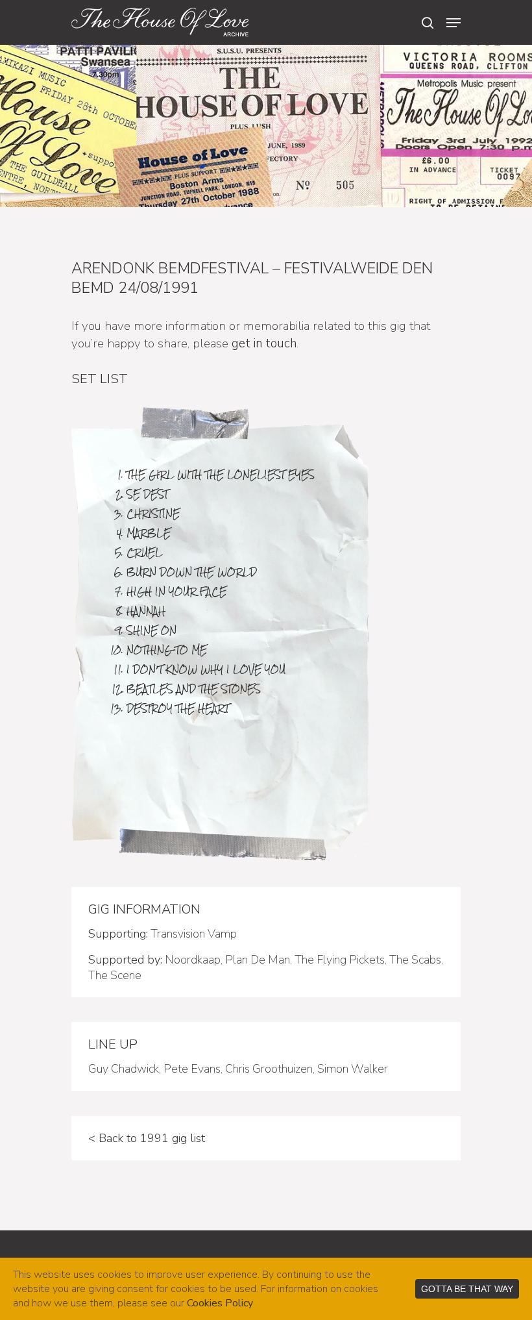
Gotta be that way (467, 1289)
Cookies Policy (220, 1303)
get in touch (264, 343)
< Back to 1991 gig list (146, 1138)
